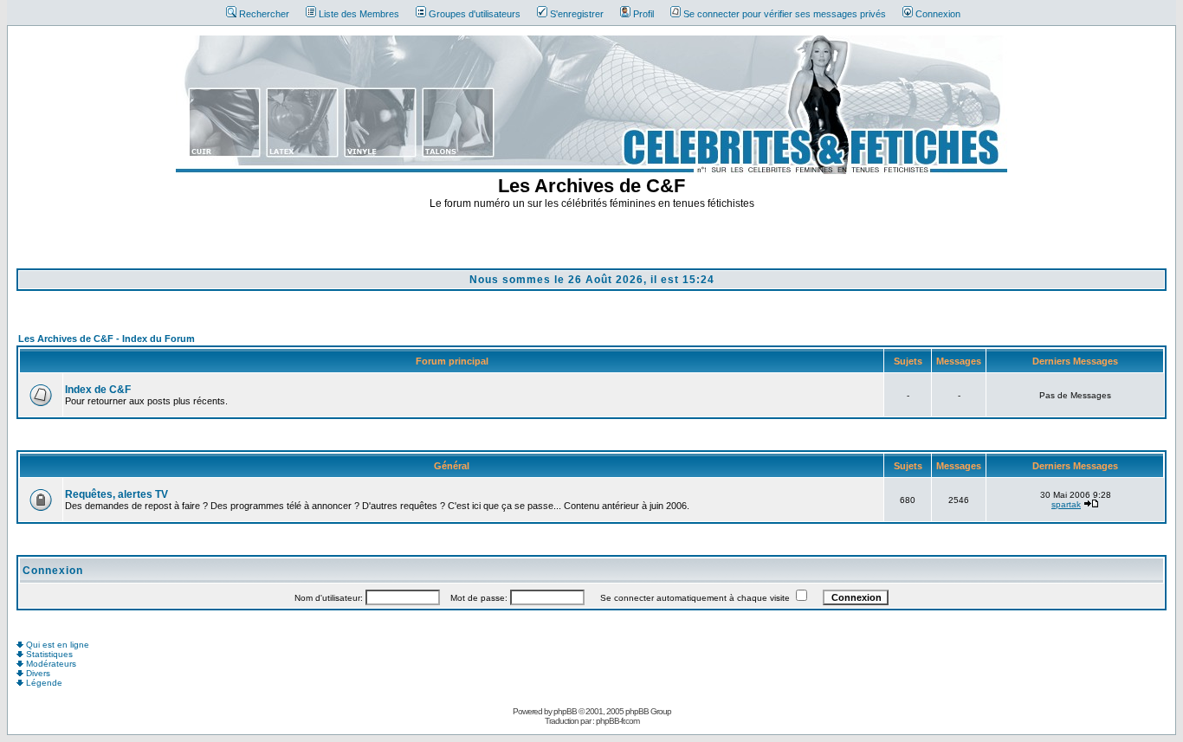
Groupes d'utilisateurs (474, 14)
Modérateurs (49, 663)
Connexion (937, 14)
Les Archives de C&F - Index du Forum (106, 338)
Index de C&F (98, 390)
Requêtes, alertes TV (116, 494)
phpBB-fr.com (617, 721)
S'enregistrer (577, 14)
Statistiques (48, 654)
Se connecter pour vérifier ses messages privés (784, 14)
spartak (1066, 504)
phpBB (565, 711)
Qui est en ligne (56, 644)
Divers (36, 673)
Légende (42, 682)
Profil (643, 14)
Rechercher (264, 14)
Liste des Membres (359, 14)
